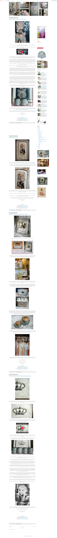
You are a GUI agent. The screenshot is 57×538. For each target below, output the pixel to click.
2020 (38, 127)
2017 (38, 130)
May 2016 (39, 134)
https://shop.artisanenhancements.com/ (24, 109)
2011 (38, 147)
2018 (38, 129)
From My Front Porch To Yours (25, 207)
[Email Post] (16, 122)
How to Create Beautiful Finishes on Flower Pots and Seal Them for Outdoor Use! (44, 86)
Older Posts (34, 526)
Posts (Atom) (13, 529)
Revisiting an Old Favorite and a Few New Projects (18, 214)
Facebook (15, 111)
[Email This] (17, 122)
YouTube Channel (33, 111)
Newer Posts (10, 526)
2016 (38, 131)
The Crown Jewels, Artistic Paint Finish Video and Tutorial (20, 376)
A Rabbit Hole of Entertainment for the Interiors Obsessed (44, 73)
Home (22, 526)
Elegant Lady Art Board (13, 137)
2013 (38, 145)
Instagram (17, 111)
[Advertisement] (22, 130)
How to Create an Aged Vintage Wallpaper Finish (43, 95)
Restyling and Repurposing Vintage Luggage (44, 113)
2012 (38, 146)
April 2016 (39, 135)
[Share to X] (19, 122)
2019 (38, 128)
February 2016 (40, 136)
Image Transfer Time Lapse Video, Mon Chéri (17, 19)
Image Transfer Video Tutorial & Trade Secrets (44, 104)
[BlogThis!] (18, 122)
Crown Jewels (24, 78)
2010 (38, 148)
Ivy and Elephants (25, 120)
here (33, 238)
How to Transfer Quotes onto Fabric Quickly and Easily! (44, 91)
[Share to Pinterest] (20, 122)
